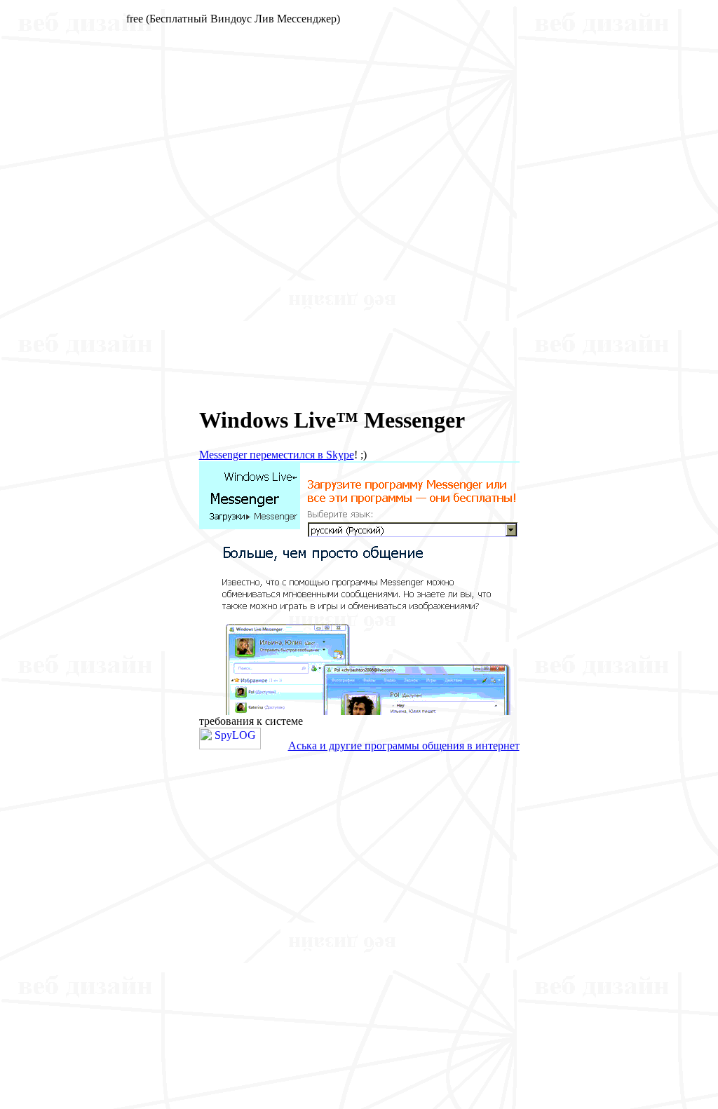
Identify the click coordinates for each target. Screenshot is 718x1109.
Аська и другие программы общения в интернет (404, 745)
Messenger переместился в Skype (276, 455)
